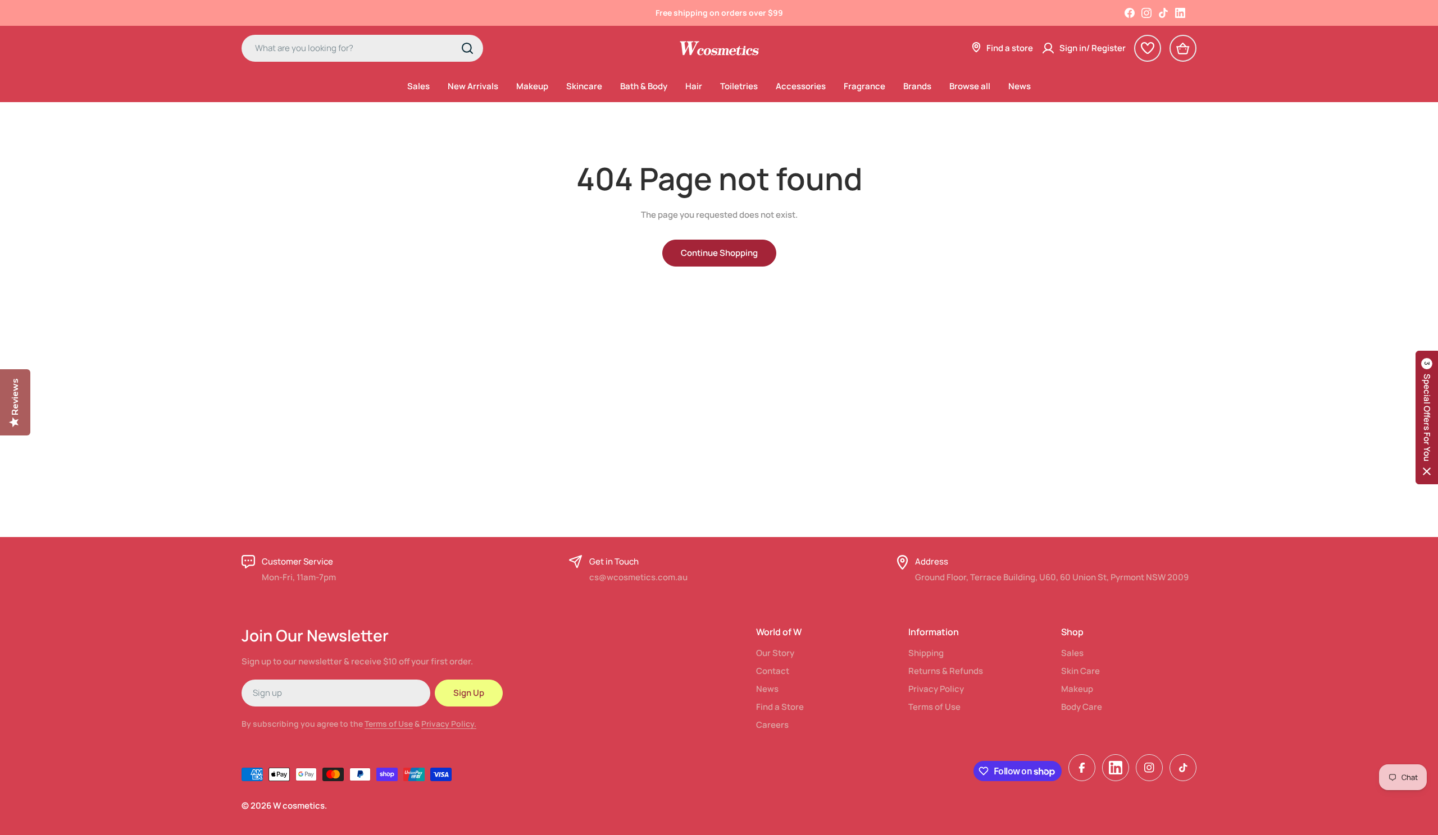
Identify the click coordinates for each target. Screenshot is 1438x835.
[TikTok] (1163, 13)
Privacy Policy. (448, 723)
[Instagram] (1146, 13)
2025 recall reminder (719, 12)
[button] (1427, 417)
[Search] (467, 48)
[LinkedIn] (1180, 13)
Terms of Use (389, 723)
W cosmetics (299, 805)
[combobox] (362, 48)
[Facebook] (1130, 13)
